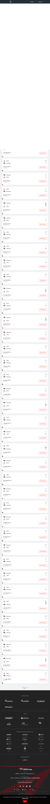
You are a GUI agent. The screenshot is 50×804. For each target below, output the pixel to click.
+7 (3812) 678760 (35, 778)
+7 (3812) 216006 (26, 778)
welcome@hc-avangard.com (25, 782)
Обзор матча (43, 153)
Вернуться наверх (24, 688)
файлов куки (25, 798)
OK (25, 801)
